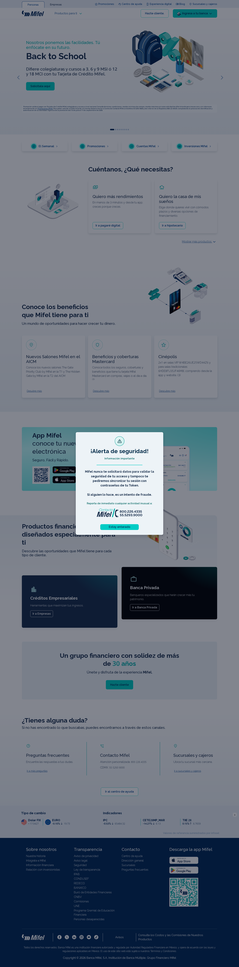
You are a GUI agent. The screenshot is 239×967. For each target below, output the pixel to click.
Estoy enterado (119, 527)
